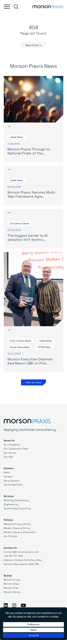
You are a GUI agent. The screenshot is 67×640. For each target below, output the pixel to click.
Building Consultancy (16, 500)
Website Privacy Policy (17, 524)
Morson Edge (11, 583)
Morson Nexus (12, 591)
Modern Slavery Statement (20, 532)
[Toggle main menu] (7, 7)
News (7, 472)
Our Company (11, 444)
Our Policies (11, 536)
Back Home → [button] (33, 45)
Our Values (10, 452)
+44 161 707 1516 (13, 555)
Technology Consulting (17, 508)
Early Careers (12, 480)
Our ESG (8, 456)
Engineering (11, 504)
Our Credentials (13, 484)
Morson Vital (11, 587)
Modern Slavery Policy (17, 528)
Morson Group (12, 579)
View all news (33, 382)
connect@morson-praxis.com (21, 551)
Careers (8, 476)
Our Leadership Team (16, 448)
